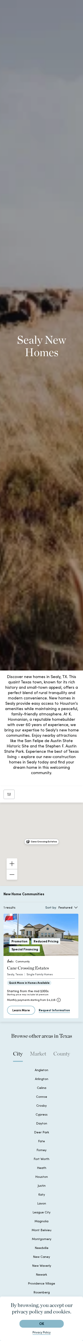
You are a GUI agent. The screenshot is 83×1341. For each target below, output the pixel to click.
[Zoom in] (12, 863)
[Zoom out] (12, 874)
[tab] (18, 1056)
